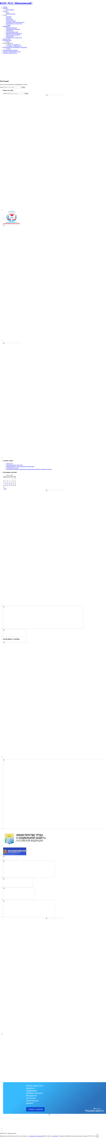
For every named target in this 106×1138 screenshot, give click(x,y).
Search (1, 87)
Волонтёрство (10, 36)
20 (9, 483)
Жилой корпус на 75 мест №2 (14, 23)
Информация (6, 26)
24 (4, 485)
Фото (7, 12)
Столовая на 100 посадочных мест (15, 22)
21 (11, 483)
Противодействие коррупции (14, 33)
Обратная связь (7, 40)
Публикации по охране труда (14, 37)
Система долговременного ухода (11, 51)
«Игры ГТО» (9, 463)
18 (6, 483)
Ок (97, 1136)
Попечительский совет (12, 32)
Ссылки (8, 48)
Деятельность (9, 30)
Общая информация (11, 27)
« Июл (5, 488)
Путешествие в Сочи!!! (12, 467)
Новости (5, 8)
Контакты (8, 16)
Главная (5, 7)
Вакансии (8, 18)
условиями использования (36, 1136)
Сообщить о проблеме (35, 1109)
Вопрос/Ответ (7, 39)
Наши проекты (10, 9)
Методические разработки (13, 34)
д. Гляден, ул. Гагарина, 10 (13, 44)
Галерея (5, 11)
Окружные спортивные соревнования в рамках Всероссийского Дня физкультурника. (29, 469)
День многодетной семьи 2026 (14, 465)
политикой (55, 1136)
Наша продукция (10, 14)
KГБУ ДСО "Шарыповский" (16, 3)
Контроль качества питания (10, 50)
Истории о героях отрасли (10, 53)
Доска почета (9, 19)
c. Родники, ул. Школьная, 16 (14, 46)
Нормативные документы (13, 29)
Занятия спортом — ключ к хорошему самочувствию (20, 466)
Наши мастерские (11, 20)
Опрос (8, 41)
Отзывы (8, 25)
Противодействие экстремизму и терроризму (15, 47)
